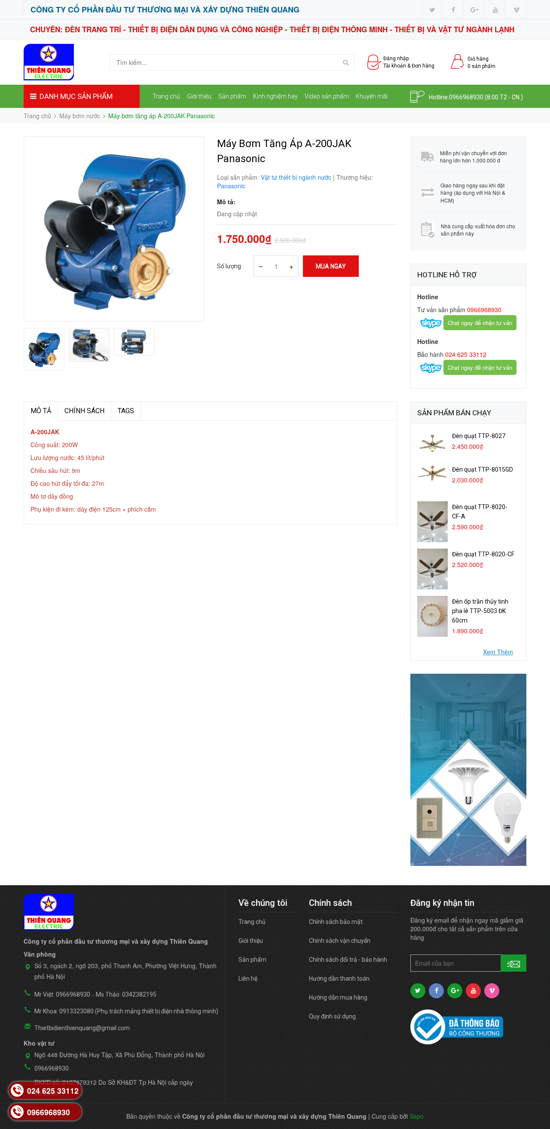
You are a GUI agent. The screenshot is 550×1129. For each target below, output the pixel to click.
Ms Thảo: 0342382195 (126, 994)
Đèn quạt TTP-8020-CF (483, 554)
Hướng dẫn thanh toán (339, 978)
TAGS (126, 411)
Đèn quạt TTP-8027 (478, 436)
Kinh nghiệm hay (275, 96)
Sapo (416, 1116)
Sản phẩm (232, 96)
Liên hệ (165, 120)
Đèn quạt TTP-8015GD (482, 469)
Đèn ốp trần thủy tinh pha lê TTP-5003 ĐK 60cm (480, 611)
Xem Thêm (498, 651)
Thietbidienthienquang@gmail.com (82, 1028)
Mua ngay (331, 266)
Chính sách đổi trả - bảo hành (348, 959)
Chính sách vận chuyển (339, 940)
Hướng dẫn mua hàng (338, 997)
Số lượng (229, 266)
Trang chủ (166, 96)
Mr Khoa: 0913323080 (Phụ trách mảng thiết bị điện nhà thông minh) (126, 1011)
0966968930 (466, 97)
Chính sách (84, 411)
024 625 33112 (464, 354)
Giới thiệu (199, 96)
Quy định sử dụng (332, 1016)
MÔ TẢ (41, 411)
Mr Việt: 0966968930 (62, 994)
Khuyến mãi (372, 96)
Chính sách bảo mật (336, 921)
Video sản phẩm (327, 96)
